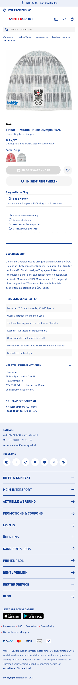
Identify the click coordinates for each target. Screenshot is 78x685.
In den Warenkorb (36, 170)
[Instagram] (7, 462)
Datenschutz (32, 626)
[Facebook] (16, 462)
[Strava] (63, 462)
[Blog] (39, 596)
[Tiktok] (25, 462)
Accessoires (42, 37)
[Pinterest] (44, 462)
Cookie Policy (47, 626)
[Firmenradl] (39, 560)
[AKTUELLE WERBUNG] (39, 501)
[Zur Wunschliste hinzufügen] (67, 170)
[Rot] (11, 158)
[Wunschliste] (64, 19)
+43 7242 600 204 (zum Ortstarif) (20, 434)
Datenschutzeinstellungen (16, 632)
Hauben (11, 40)
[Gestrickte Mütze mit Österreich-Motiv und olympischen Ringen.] (39, 80)
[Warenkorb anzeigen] (72, 19)
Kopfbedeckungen (61, 37)
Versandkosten (46, 143)
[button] (39, 254)
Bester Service (16, 584)
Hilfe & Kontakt (16, 478)
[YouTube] (35, 462)
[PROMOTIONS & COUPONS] (39, 513)
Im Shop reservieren (42, 181)
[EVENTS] (39, 525)
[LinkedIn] (54, 462)
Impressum (9, 626)
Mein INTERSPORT (17, 490)
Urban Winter (25, 37)
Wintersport (8, 37)
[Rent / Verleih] (39, 572)
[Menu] (5, 19)
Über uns (11, 537)
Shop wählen (20, 198)
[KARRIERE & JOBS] (39, 549)
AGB (20, 626)
